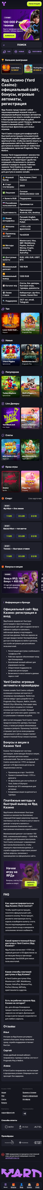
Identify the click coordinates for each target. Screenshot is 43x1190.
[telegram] (25, 1114)
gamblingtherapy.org (12, 1158)
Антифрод (26, 1099)
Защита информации (30, 1096)
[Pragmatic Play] (9, 1142)
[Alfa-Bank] (23, 1127)
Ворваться (9, 36)
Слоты (3, 1099)
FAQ (2, 1096)
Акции (3, 1092)
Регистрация (34, 4)
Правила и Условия (29, 1092)
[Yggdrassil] (23, 1142)
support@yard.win (8, 1112)
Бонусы (4, 1103)
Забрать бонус (31, 883)
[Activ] (9, 1127)
